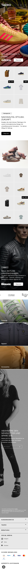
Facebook (6, 545)
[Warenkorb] (23, 4)
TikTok (5, 542)
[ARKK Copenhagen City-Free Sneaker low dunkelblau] (21, 73)
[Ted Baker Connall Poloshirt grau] (7, 189)
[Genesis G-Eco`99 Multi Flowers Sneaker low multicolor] (21, 203)
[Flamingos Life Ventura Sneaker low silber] (7, 101)
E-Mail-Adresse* (6, 446)
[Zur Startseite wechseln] (8, 5)
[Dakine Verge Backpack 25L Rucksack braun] (7, 73)
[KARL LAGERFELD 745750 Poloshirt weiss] (21, 87)
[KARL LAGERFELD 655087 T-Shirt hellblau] (21, 217)
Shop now (18, 60)
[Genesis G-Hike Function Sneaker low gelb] (21, 189)
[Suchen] (18, 5)
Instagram (6, 538)
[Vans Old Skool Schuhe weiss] (7, 175)
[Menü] (25, 5)
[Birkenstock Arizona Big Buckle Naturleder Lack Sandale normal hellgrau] (7, 217)
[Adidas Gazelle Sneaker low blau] (7, 87)
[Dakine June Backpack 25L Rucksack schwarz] (7, 203)
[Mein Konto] (21, 5)
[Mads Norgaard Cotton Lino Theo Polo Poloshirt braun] (21, 175)
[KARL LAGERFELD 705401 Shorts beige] (21, 101)
